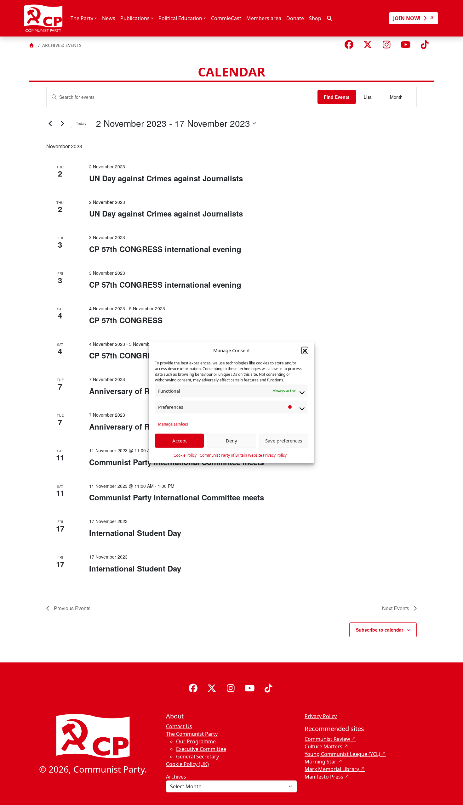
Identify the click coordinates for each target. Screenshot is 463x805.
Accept (179, 440)
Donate (295, 18)
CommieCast (226, 18)
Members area (263, 18)
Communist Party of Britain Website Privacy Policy (243, 455)
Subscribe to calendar (379, 630)
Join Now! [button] (407, 18)
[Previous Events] (50, 123)
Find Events (337, 97)
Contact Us (179, 726)
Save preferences (283, 440)
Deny (231, 440)
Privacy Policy (321, 716)
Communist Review (327, 738)
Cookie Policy (185, 455)
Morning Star (320, 761)
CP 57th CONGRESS (126, 320)
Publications (135, 18)
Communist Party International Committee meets (176, 497)
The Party (82, 18)
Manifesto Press (324, 776)
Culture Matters (323, 746)
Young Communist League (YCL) (342, 754)
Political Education (180, 18)
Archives (176, 776)
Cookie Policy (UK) (187, 764)
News (108, 18)
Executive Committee (201, 749)
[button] (305, 350)
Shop (315, 18)
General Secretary (197, 756)
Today (81, 123)
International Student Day (135, 532)
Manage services (173, 423)
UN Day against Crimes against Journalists (166, 178)
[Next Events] (62, 123)
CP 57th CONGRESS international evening (165, 249)
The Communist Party (192, 733)
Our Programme (196, 741)
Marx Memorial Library (332, 769)
